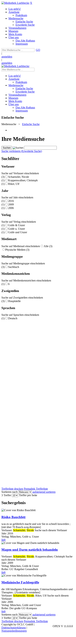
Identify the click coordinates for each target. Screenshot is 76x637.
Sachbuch (13, 266)
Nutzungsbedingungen (14, 630)
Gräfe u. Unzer (16, 228)
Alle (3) (48, 246)
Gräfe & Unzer (16, 225)
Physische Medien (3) (17, 249)
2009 (11, 204)
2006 (11, 207)
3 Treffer (6, 495)
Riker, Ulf (13, 183)
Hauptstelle (14, 301)
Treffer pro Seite (28, 495)
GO (38, 49)
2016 (11, 200)
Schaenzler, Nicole (18, 176)
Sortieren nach (9, 491)
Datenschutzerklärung (13, 627)
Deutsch (12, 318)
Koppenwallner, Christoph (23, 180)
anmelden (6, 56)
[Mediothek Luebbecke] (15, 2)
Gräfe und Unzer (17, 232)
